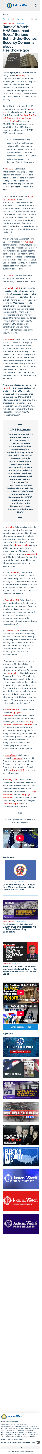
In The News (7, 882)
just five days (27, 242)
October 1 (10, 275)
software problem (21, 545)
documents (17, 758)
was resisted (31, 554)
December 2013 (12, 630)
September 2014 (12, 709)
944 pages (22, 75)
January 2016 (11, 779)
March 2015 (10, 755)
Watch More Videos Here (21, 1027)
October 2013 (14, 288)
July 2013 (9, 168)
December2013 (12, 600)
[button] (4, 5)
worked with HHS (16, 770)
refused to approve (12, 803)
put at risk (11, 673)
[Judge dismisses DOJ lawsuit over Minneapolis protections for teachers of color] (20, 870)
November (10, 339)
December (14, 572)
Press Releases (8, 23)
